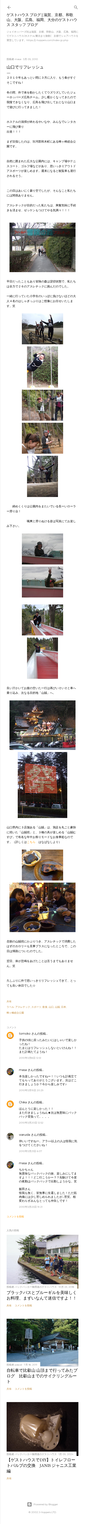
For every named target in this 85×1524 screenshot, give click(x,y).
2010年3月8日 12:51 (30, 1057)
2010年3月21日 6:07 (30, 1151)
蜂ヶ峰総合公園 (15, 1012)
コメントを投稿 (15, 1216)
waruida (24, 1135)
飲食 (44, 1006)
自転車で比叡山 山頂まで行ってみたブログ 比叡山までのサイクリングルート (42, 1376)
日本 (63, 1006)
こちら (31, 842)
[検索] (75, 6)
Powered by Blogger (46, 1504)
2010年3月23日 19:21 (30, 1206)
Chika (23, 1102)
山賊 (57, 1006)
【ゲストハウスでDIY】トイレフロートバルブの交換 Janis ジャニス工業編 (41, 1465)
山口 (51, 1006)
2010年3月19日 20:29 (31, 1090)
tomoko (25, 1033)
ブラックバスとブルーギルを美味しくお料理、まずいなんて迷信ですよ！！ (42, 1295)
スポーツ (36, 1006)
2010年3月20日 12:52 (31, 1122)
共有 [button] (9, 1001)
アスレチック (22, 1006)
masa (23, 1070)
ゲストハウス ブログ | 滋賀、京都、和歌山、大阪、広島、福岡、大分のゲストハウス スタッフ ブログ (42, 19)
